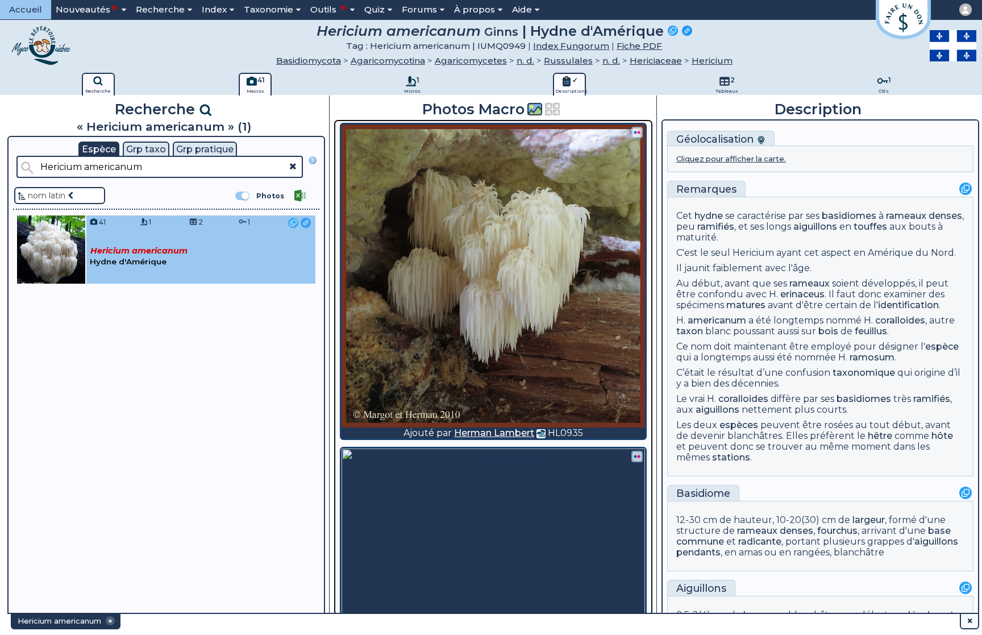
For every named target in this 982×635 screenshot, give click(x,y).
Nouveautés (83, 9)
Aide (522, 9)
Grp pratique (205, 149)
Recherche (160, 9)
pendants (698, 552)
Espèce (99, 149)
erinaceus (802, 294)
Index (214, 9)
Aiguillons (701, 588)
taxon (689, 331)
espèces (738, 425)
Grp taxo (146, 149)
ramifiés (715, 226)
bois (828, 331)
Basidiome (703, 493)
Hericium (712, 60)
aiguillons (815, 226)
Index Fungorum (571, 45)
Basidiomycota (308, 60)
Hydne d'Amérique (597, 30)
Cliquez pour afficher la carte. (731, 159)
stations (731, 457)
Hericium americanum (399, 30)
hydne (708, 215)
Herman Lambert (494, 433)
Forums (419, 9)
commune (700, 541)
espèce (942, 346)
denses (945, 215)
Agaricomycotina (388, 60)
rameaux (906, 215)
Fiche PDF (639, 45)
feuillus (871, 331)
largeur (868, 519)
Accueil (25, 9)
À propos (474, 9)
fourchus (837, 530)
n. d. (525, 60)
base (939, 530)
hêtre (880, 435)
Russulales (568, 60)
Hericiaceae (656, 60)
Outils (324, 9)
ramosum (872, 357)
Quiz (374, 9)
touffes (870, 226)
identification (908, 305)
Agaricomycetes (471, 60)
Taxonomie (268, 9)
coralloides (900, 320)
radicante (759, 541)
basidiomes (849, 215)
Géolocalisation (716, 139)
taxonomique (864, 372)
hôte (942, 435)
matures (745, 305)
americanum (717, 320)
